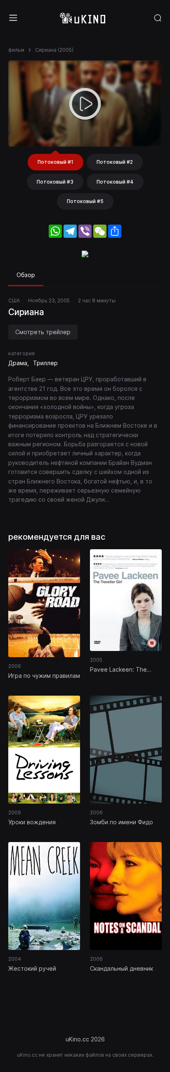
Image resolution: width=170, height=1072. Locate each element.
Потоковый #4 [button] (115, 182)
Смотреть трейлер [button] (43, 331)
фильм (16, 50)
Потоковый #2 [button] (115, 162)
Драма (17, 362)
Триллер (45, 362)
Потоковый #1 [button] (55, 162)
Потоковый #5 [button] (85, 201)
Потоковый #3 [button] (55, 182)
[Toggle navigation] (13, 18)
